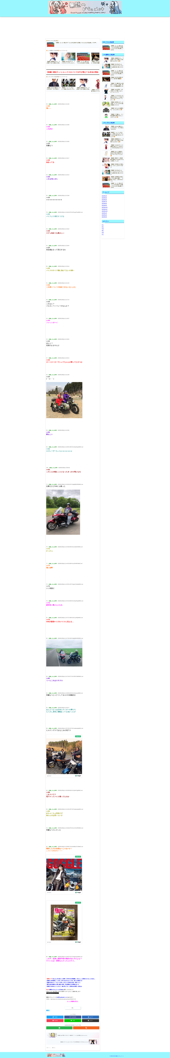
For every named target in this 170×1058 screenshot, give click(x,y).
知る (103, 232)
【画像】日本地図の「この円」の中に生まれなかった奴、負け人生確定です (64, 980)
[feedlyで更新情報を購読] (59, 1027)
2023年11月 (104, 209)
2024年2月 (104, 215)
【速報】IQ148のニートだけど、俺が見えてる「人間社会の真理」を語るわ (64, 986)
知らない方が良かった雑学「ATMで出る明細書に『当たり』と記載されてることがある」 (74, 978)
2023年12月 (105, 211)
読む (103, 226)
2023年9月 (104, 205)
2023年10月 (105, 207)
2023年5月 (104, 197)
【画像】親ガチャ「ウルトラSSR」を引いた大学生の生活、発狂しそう (63, 982)
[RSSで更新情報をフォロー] (86, 1027)
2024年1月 (104, 213)
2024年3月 (104, 216)
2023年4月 (104, 195)
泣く (103, 234)
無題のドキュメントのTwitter (56, 989)
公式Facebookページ (62, 997)
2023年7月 (104, 201)
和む (103, 230)
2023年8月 (104, 203)
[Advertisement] (85, 27)
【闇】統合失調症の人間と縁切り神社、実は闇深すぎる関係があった (62, 984)
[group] (53, 58)
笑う (103, 224)
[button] (97, 59)
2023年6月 (104, 199)
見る (48, 1010)
